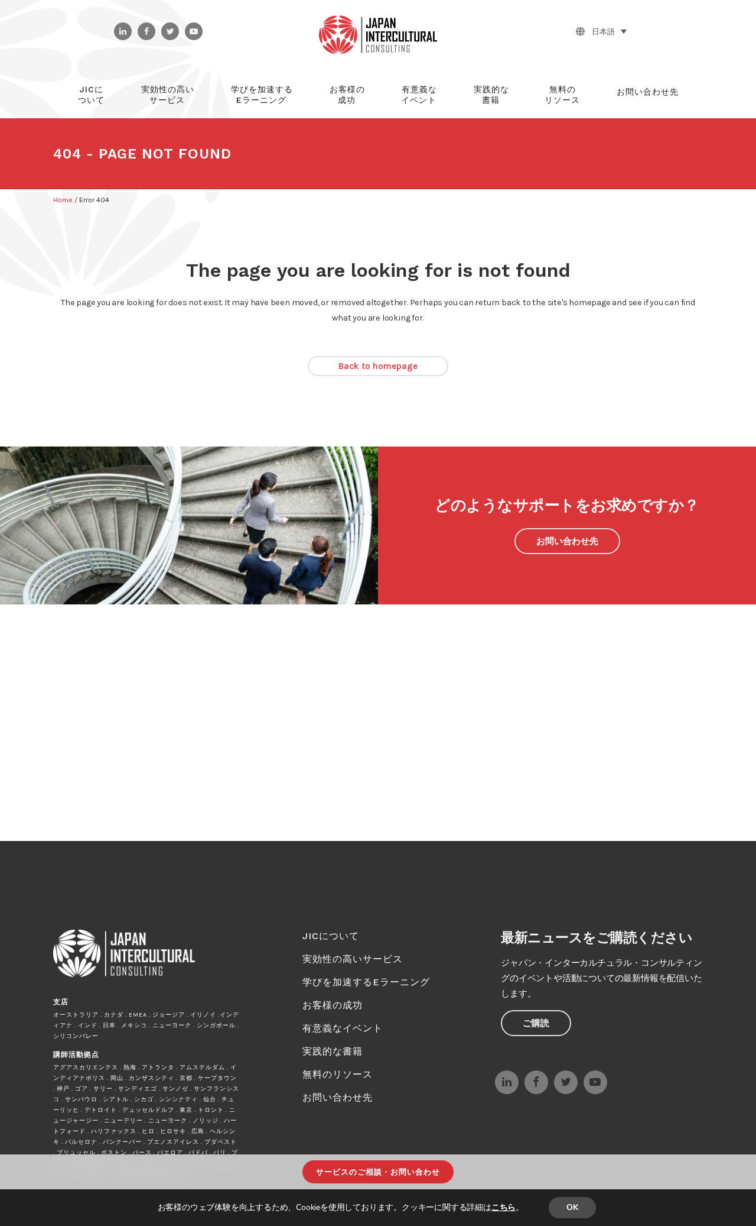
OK (572, 1207)
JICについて (330, 936)
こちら (503, 1207)
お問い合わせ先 (567, 541)
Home (63, 200)
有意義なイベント (342, 1028)
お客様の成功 (332, 1005)
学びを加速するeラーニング (366, 982)
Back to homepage (378, 366)
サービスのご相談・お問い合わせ (378, 1171)
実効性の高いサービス (352, 959)
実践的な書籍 (332, 1051)
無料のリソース (337, 1074)
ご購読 (536, 1023)
